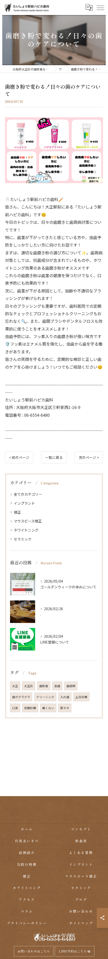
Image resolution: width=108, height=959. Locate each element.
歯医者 (43, 686)
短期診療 (30, 708)
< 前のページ (19, 457)
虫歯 (57, 686)
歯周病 (70, 686)
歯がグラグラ (21, 697)
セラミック (22, 539)
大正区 (28, 686)
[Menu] (100, 7)
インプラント (24, 503)
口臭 (15, 708)
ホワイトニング (26, 529)
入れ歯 (64, 697)
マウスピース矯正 (28, 520)
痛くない (48, 708)
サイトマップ (81, 923)
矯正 (17, 512)
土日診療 (81, 697)
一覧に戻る (54, 457)
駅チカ (64, 708)
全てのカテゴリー (28, 494)
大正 (15, 686)
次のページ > (89, 457)
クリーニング (45, 697)
